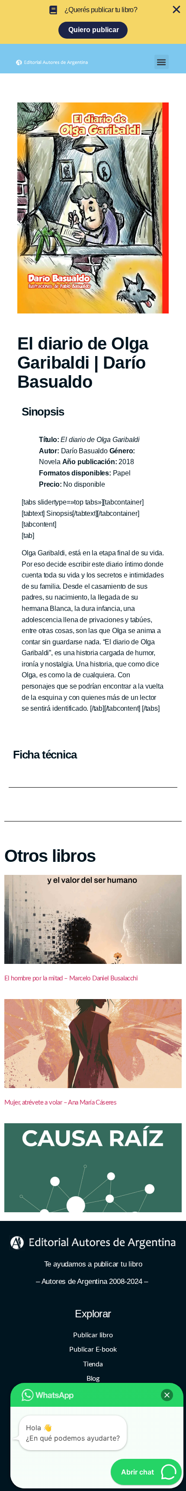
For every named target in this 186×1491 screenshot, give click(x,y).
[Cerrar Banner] (176, 9)
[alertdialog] (93, 22)
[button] (161, 62)
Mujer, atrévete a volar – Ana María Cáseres (60, 1102)
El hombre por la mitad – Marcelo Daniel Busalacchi (71, 978)
